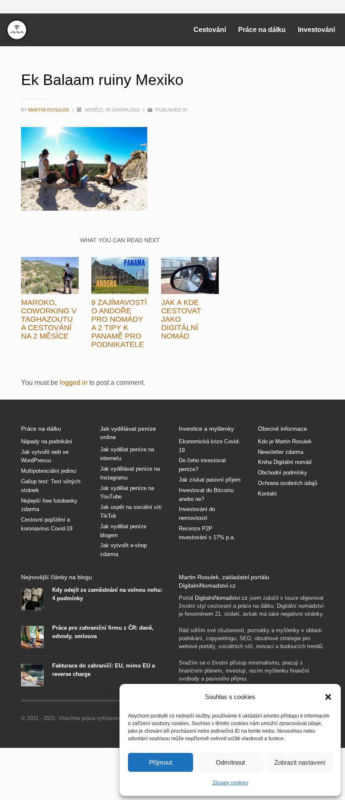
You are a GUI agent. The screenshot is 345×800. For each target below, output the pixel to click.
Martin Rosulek (49, 109)
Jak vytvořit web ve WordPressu (45, 456)
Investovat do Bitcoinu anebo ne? (206, 494)
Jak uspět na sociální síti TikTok (131, 511)
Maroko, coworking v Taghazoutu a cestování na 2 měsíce (49, 319)
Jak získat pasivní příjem (210, 480)
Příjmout (160, 762)
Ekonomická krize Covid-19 (209, 445)
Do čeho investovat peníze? (202, 464)
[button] (328, 697)
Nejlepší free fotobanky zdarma (49, 505)
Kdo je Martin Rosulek (285, 441)
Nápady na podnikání (46, 441)
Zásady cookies (230, 783)
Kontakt (267, 493)
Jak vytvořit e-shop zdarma (123, 549)
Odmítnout (230, 762)
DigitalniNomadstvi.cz (221, 598)
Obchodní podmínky (282, 472)
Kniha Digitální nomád (284, 462)
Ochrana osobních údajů (287, 483)
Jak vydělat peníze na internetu (127, 453)
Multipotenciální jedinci (49, 471)
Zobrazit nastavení (299, 762)
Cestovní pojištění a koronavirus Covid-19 (46, 524)
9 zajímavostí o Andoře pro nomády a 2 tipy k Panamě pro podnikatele (119, 323)
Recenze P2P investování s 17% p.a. (207, 532)
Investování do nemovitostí (197, 513)
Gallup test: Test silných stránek (50, 485)
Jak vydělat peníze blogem (123, 530)
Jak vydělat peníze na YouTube (127, 492)
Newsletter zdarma (280, 452)
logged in (74, 382)
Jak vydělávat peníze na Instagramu (130, 473)
